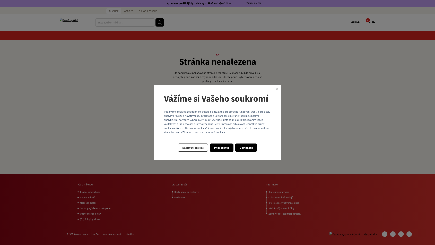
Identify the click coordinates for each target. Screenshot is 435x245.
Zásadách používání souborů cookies (203, 132)
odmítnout (264, 127)
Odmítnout (246, 147)
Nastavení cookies (195, 127)
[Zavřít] (277, 89)
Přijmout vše (208, 119)
